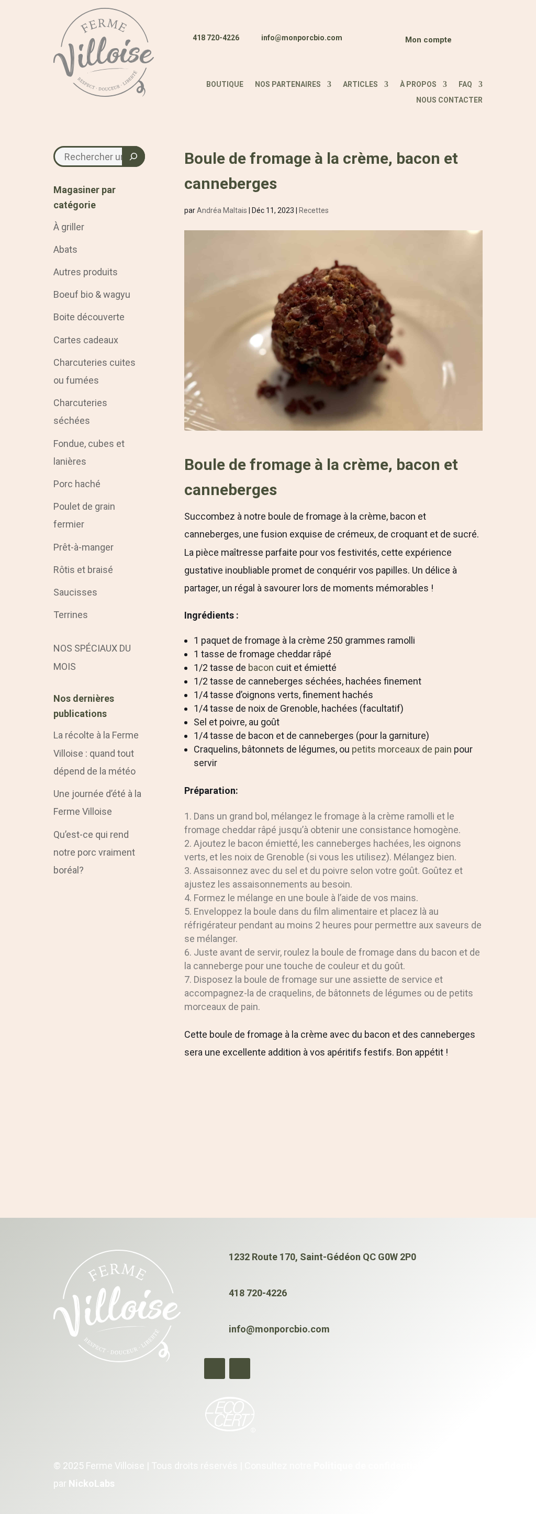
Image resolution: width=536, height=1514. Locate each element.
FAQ (465, 84)
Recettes (314, 210)
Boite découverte (89, 316)
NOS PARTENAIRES (288, 84)
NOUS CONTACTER (449, 100)
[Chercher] (133, 156)
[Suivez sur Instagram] (375, 44)
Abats (65, 249)
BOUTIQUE (224, 84)
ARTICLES (360, 84)
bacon (260, 667)
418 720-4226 (216, 37)
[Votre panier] (470, 42)
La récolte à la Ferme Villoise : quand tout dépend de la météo (96, 753)
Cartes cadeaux (85, 339)
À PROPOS (418, 84)
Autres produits (85, 271)
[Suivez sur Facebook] (355, 44)
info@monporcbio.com (301, 37)
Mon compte (428, 39)
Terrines (70, 614)
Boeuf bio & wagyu (91, 294)
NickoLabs (92, 1483)
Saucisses (75, 592)
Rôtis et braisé (83, 569)
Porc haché (76, 483)
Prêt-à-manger (83, 547)
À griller (68, 226)
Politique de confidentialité (373, 1465)
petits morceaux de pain (402, 749)
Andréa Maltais (222, 210)
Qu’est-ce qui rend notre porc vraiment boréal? (94, 852)
